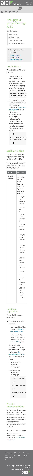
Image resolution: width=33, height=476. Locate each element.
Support (25, 455)
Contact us (26, 453)
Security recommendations (17, 43)
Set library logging (14, 37)
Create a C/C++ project (17, 342)
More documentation (9, 457)
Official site (17, 453)
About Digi (17, 455)
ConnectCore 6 (14, 57)
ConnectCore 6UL (15, 55)
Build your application (15, 40)
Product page (9, 453)
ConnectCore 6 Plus (16, 60)
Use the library (13, 34)
